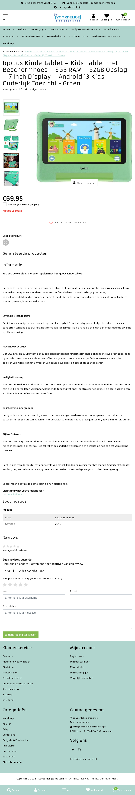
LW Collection (77, 36)
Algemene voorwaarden (17, 661)
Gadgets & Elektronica (84, 29)
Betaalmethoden (12, 678)
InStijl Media (111, 778)
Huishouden (58, 29)
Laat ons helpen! (12, 494)
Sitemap (7, 694)
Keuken (7, 29)
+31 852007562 (80, 722)
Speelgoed (9, 36)
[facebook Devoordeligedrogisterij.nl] (72, 749)
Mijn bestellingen (80, 661)
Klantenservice (11, 689)
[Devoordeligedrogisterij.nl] (67, 17)
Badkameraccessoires (105, 36)
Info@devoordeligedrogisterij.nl (89, 726)
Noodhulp (8, 43)
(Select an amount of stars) (32, 578)
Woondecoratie (31, 36)
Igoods (14, 89)
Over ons (8, 656)
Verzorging (37, 29)
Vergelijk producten (81, 678)
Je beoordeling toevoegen (20, 634)
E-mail (74, 591)
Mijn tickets (77, 667)
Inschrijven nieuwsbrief (83, 759)
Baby (21, 29)
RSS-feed (8, 699)
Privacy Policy (10, 672)
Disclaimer (9, 667)
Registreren (77, 656)
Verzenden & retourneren (18, 683)
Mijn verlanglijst (79, 672)
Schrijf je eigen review (34, 89)
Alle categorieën (12, 762)
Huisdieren (110, 29)
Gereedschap (55, 36)
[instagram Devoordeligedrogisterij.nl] (79, 749)
